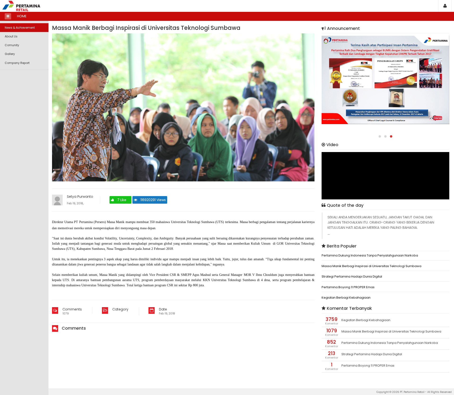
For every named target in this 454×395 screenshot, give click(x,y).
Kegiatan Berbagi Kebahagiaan (346, 298)
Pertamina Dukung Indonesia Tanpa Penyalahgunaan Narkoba (370, 255)
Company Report (17, 63)
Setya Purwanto (80, 196)
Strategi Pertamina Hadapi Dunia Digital (352, 276)
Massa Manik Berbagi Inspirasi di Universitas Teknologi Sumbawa (371, 266)
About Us (11, 36)
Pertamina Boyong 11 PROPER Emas (348, 287)
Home (21, 16)
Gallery (10, 54)
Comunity (12, 45)
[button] (445, 6)
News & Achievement (20, 28)
